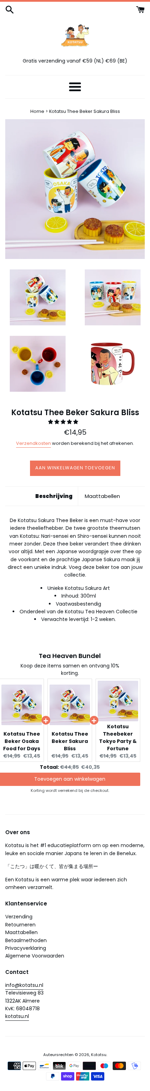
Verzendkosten (33, 443)
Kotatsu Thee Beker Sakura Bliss (70, 741)
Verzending (18, 916)
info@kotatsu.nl (24, 985)
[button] (64, 421)
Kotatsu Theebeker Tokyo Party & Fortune (118, 737)
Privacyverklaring (25, 948)
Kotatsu (98, 1054)
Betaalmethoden (26, 940)
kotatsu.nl (17, 1016)
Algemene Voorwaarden (34, 955)
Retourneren (20, 924)
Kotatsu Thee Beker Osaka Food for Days (21, 741)
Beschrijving (54, 496)
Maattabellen (102, 496)
